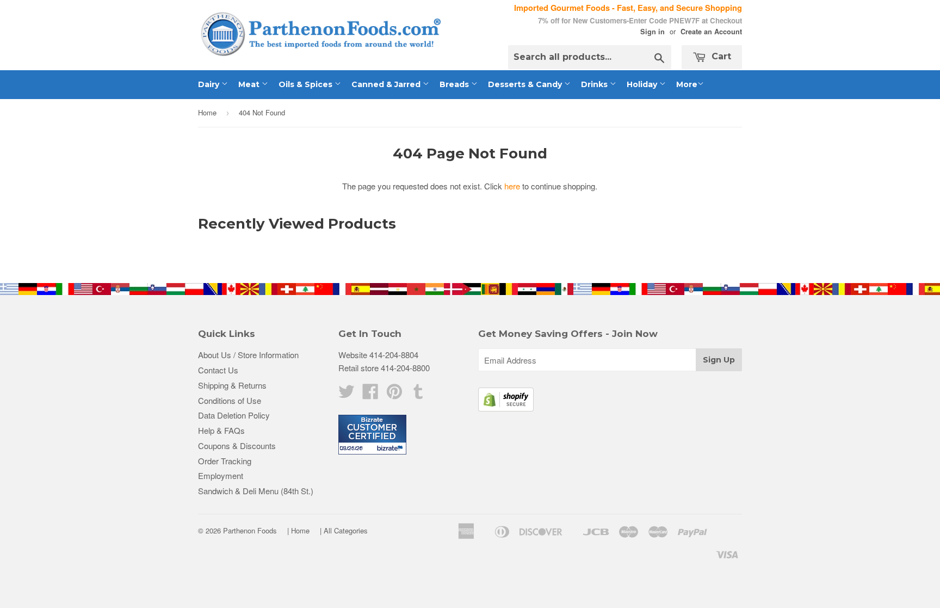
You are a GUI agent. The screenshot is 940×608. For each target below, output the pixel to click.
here (512, 186)
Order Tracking (224, 460)
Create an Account (711, 31)
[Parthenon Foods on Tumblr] (418, 394)
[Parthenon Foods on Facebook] (370, 394)
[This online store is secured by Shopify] (506, 408)
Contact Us (218, 370)
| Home (298, 530)
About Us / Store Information (248, 354)
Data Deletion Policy (234, 415)
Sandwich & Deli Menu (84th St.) (255, 490)
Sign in (652, 31)
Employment (220, 475)
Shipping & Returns (232, 385)
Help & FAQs (221, 430)
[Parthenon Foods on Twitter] (346, 394)
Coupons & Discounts (237, 445)
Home (207, 112)
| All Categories (344, 530)
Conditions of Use (229, 400)
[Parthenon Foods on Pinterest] (394, 394)
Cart (720, 56)
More (686, 84)
